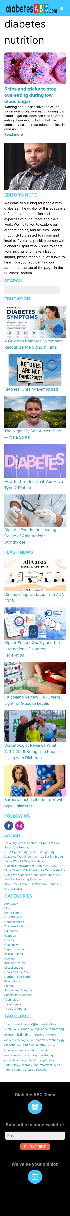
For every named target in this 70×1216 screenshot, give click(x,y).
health (40, 1045)
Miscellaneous (13, 967)
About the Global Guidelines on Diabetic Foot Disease (31, 886)
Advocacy (11, 903)
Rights (8, 986)
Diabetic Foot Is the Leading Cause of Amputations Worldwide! (30, 535)
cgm (34, 1024)
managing (31, 1055)
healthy (51, 1045)
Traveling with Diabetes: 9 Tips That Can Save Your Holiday (32, 845)
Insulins (9, 958)
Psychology (12, 981)
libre (33, 1050)
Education (11, 931)
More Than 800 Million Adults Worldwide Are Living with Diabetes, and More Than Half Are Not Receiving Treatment (34, 874)
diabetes (23, 1034)
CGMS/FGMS (13, 917)
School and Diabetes (18, 990)
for (19, 1045)
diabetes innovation (45, 1034)
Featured (10, 935)
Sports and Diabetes (18, 995)
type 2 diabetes (37, 1069)
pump (23, 1060)
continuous (11, 1029)
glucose (28, 1045)
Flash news (11, 944)
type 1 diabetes (15, 1069)
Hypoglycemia (14, 949)
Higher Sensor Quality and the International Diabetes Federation (32, 648)
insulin (24, 1050)
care (26, 1024)
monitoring (46, 1055)
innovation (11, 1050)
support (54, 1060)
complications (48, 1024)
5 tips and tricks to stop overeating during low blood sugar (30, 95)
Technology (12, 999)
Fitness (9, 940)
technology (12, 1065)
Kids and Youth (14, 963)
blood (18, 1024)
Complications (14, 922)
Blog (7, 908)
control (9, 1035)
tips (36, 1064)
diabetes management (19, 1040)
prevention (11, 1060)
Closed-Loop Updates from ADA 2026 (30, 866)
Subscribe (35, 1146)
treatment (46, 1065)
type (57, 1065)
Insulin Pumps (13, 954)
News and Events (16, 972)
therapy (27, 1065)
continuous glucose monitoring (42, 1029)
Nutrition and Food (17, 976)
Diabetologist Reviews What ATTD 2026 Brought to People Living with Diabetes (32, 751)
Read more (13, 134)
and (9, 1024)
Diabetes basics (15, 926)
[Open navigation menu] (62, 9)
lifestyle (43, 1050)
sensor (33, 1060)
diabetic (9, 1045)
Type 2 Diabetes (15, 1008)
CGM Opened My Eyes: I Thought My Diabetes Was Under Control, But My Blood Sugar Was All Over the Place (33, 856)
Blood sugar (12, 912)
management (13, 1055)
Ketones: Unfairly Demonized (31, 389)
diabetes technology (50, 1040)
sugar (43, 1060)
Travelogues (12, 1004)
